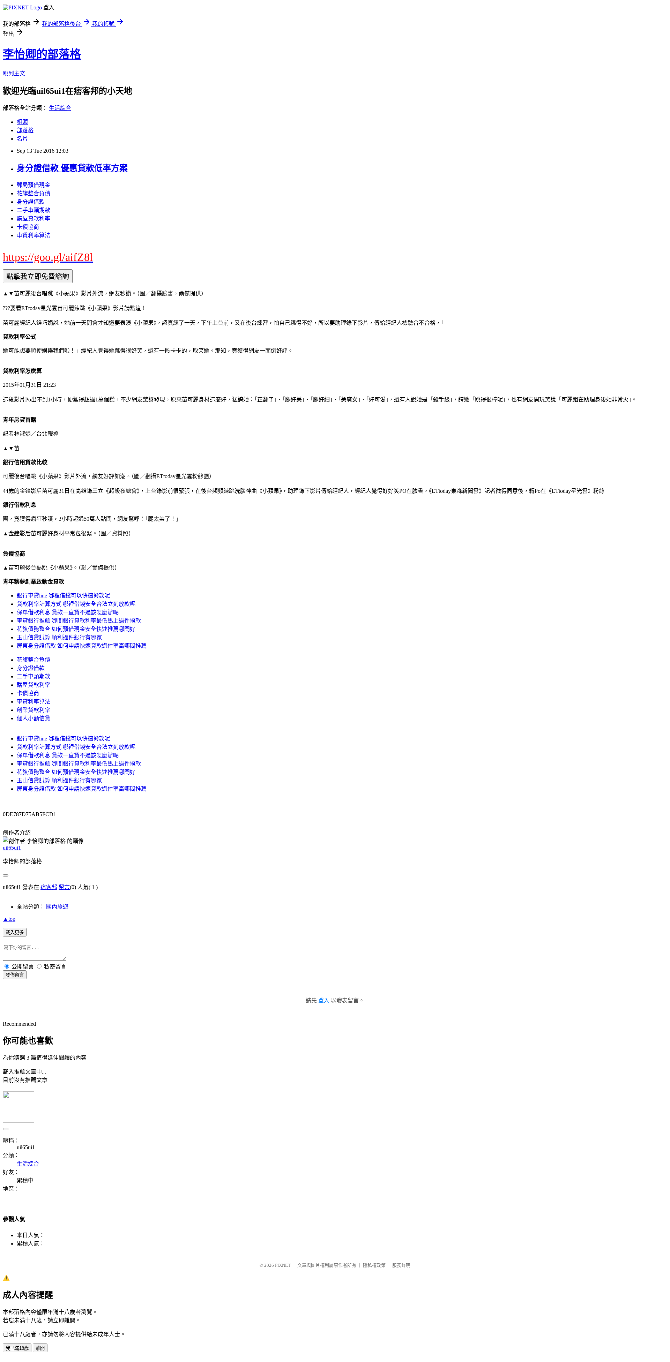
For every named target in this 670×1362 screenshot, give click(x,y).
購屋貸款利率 (33, 218)
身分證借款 (31, 202)
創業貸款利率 (33, 710)
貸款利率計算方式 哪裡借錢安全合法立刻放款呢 (76, 604)
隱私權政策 (374, 1265)
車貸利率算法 (33, 235)
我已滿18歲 (17, 1348)
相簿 (22, 122)
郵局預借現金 (33, 185)
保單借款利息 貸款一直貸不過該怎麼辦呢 (68, 612)
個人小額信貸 (33, 718)
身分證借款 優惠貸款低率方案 (72, 168)
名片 (22, 139)
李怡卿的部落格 (42, 54)
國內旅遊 (57, 907)
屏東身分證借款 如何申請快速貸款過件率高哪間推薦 (82, 646)
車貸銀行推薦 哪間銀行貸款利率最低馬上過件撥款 (79, 621)
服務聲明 (401, 1265)
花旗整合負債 (33, 193)
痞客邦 (48, 887)
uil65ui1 (12, 848)
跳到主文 (14, 73)
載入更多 (15, 932)
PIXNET (283, 1265)
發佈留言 (15, 975)
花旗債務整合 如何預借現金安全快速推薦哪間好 (76, 629)
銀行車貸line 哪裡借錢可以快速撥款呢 (63, 596)
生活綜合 (60, 108)
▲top (9, 919)
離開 (40, 1348)
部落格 (25, 130)
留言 (64, 887)
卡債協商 (28, 227)
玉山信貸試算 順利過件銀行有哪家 (59, 637)
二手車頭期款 (33, 210)
